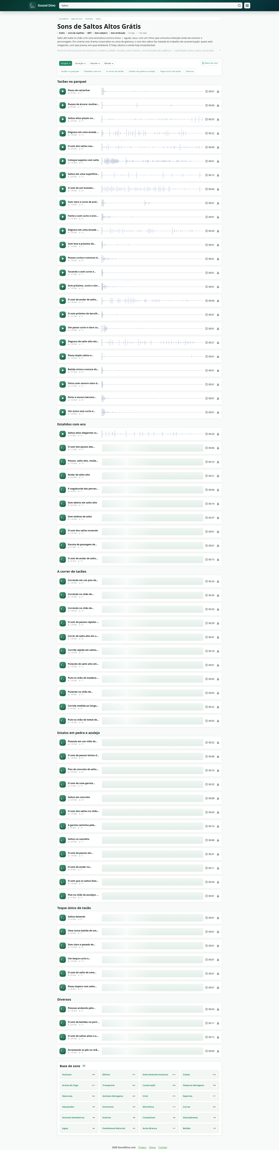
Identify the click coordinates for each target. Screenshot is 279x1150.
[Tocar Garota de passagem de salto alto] (62, 545)
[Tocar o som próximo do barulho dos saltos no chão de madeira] (62, 314)
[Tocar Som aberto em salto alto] (62, 504)
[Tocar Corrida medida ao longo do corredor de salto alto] (62, 707)
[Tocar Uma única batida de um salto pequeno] (62, 932)
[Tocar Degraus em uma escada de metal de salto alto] (62, 231)
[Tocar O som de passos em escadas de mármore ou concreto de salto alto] (62, 854)
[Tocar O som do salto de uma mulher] (62, 973)
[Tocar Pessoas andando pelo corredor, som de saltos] (62, 1009)
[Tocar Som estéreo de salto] (62, 517)
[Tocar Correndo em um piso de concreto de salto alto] (62, 581)
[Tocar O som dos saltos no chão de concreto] (62, 812)
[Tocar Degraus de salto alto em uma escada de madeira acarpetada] (62, 342)
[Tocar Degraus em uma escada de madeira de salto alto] (62, 133)
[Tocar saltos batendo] (62, 918)
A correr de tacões (115, 71)
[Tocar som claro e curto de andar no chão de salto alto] (62, 203)
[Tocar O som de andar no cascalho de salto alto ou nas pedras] (62, 868)
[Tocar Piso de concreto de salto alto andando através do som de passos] (62, 770)
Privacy (142, 1147)
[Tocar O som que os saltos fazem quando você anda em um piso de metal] (62, 882)
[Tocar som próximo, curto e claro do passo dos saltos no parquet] (62, 287)
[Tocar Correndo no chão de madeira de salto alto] (62, 595)
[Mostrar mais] (220, 50)
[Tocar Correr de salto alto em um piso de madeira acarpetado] (62, 637)
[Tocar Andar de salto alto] (62, 476)
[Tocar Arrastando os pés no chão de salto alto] (62, 1051)
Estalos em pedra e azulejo (142, 71)
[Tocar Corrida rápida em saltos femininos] (62, 651)
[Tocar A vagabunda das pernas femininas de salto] (62, 490)
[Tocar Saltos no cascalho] (62, 840)
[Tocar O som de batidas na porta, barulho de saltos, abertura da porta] (62, 1023)
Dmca (152, 1147)
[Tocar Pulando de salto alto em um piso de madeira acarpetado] (62, 665)
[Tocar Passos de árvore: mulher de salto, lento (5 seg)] (62, 105)
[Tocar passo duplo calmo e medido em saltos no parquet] (62, 356)
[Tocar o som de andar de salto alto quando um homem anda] (62, 559)
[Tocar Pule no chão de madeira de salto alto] (62, 679)
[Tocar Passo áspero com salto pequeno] (62, 987)
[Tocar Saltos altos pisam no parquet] (62, 119)
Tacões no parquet (70, 71)
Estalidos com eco (92, 71)
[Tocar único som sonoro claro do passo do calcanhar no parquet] (62, 384)
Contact (163, 1147)
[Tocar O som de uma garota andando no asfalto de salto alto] (62, 784)
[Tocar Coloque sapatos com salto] (62, 161)
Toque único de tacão (170, 71)
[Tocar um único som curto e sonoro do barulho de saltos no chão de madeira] (62, 412)
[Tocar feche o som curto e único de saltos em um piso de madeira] (62, 217)
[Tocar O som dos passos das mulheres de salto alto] (62, 448)
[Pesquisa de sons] (239, 5)
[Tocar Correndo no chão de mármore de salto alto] (62, 609)
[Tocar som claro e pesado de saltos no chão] (62, 945)
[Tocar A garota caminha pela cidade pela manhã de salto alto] (62, 826)
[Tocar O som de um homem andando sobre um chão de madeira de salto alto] (62, 189)
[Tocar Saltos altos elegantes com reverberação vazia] (62, 434)
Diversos (190, 71)
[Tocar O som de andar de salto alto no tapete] (62, 300)
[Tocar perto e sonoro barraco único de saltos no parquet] (62, 398)
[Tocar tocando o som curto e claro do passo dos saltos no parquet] (62, 273)
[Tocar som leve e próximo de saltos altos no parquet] (62, 245)
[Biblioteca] (247, 5)
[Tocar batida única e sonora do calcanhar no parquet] (62, 370)
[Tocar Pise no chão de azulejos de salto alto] (62, 896)
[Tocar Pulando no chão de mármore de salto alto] (62, 693)
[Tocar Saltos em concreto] (62, 798)
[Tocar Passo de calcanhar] (62, 91)
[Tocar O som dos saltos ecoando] (62, 531)
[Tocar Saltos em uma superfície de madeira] (62, 175)
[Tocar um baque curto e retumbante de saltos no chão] (62, 959)
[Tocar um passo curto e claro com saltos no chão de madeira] (62, 328)
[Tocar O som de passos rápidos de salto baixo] (62, 623)
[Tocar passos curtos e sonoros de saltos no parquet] (62, 259)
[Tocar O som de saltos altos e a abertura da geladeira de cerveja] (62, 1037)
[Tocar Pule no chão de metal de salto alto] (62, 721)
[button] (210, 63)
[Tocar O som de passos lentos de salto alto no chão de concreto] (62, 756)
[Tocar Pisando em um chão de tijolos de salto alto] (62, 742)
